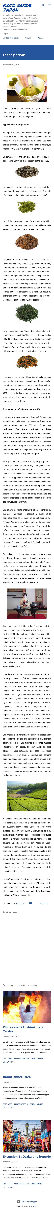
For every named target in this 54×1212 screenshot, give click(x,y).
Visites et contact (11, 38)
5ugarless (34, 1206)
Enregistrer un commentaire (28, 1058)
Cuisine (15, 904)
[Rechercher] (43, 4)
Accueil (28, 38)
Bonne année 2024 (17, 1077)
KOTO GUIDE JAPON (17, 7)
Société (23, 904)
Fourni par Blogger (28, 1201)
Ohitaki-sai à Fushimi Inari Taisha (23, 1029)
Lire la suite (9, 1062)
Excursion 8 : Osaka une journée (27, 1156)
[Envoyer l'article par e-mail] (30, 904)
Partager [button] (43, 904)
